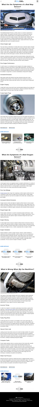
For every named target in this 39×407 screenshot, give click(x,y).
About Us (8, 400)
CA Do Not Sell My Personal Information (19, 401)
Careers (20, 400)
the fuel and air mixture (10, 309)
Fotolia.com (15, 293)
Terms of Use (24, 400)
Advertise (12, 400)
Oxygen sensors (3, 193)
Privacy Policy (29, 400)
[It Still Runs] (19, 1)
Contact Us (16, 400)
